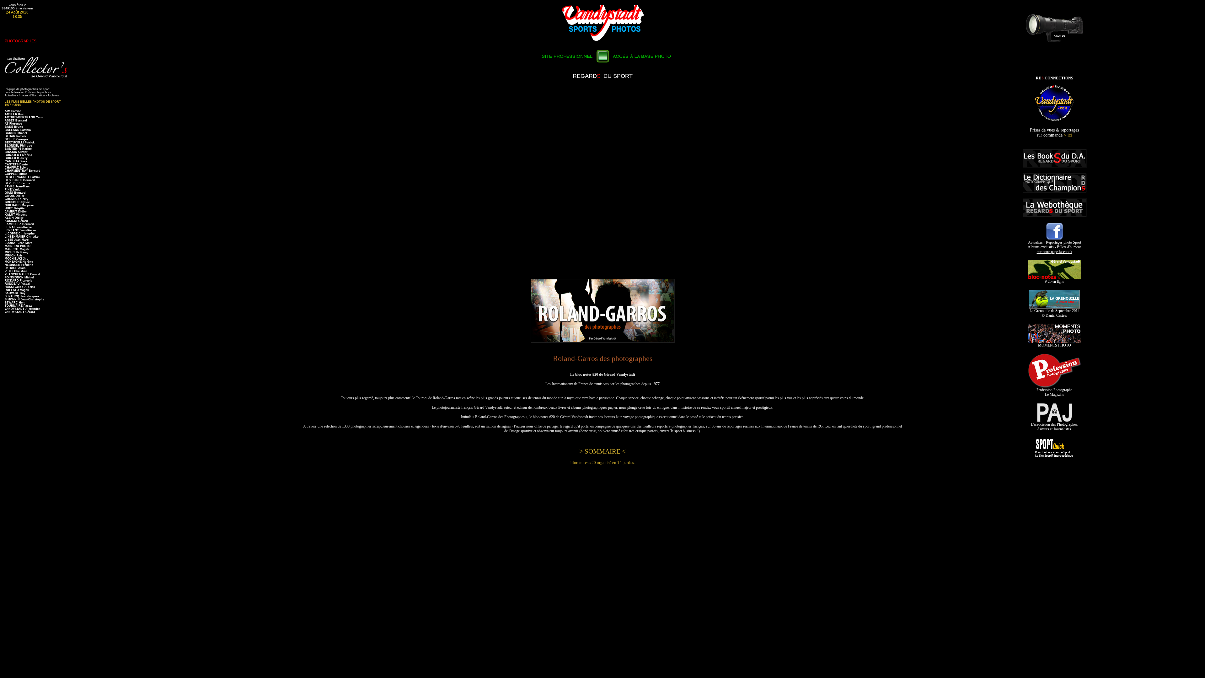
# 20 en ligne (1054, 281)
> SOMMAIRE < (602, 451)
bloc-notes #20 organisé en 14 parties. (602, 462)
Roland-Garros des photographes (602, 358)
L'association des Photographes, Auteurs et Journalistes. (1054, 426)
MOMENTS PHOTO (1054, 345)
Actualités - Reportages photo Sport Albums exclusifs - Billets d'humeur (1054, 247)
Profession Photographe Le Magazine (1054, 392)
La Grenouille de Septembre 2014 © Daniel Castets (1054, 313)
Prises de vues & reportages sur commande (1054, 132)
